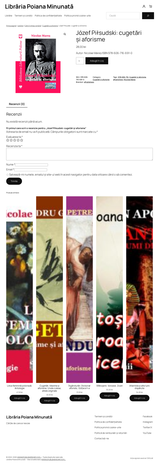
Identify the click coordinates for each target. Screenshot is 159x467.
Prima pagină (11, 26)
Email (10, 169)
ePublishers (118, 79)
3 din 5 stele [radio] (14, 140)
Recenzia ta (14, 146)
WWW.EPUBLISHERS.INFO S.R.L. (29, 457)
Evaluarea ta (14, 137)
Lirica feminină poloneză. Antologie (19, 386)
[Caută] (148, 15)
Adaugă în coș (97, 60)
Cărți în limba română (33, 26)
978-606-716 (123, 77)
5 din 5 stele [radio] (21, 140)
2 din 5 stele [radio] (11, 140)
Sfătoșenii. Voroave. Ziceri (109, 385)
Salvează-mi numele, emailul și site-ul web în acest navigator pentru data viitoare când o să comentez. (71, 174)
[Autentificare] (143, 6)
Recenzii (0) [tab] (17, 104)
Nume (10, 164)
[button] (65, 34)
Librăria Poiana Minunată (39, 6)
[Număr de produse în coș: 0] (150, 6)
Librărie (20, 26)
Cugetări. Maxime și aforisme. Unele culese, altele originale (49, 388)
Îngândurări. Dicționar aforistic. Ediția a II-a (80, 386)
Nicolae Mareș (130, 79)
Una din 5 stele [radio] (7, 140)
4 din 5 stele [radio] (18, 140)
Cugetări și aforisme (50, 26)
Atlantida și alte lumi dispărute (139, 386)
